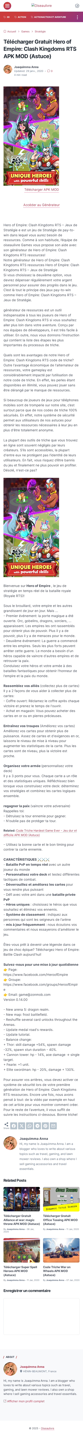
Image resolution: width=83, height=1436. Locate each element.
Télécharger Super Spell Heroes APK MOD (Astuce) (20, 1271)
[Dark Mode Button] (77, 5)
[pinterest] (45, 1125)
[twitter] (21, 1125)
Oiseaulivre (47, 1428)
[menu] (7, 6)
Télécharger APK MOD (41, 190)
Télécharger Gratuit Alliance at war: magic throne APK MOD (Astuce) (21, 1220)
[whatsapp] (29, 1125)
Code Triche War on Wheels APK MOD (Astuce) (56, 1271)
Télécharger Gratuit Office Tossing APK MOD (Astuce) (60, 1220)
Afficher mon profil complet (25, 1401)
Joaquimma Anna (32, 1367)
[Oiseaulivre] (41, 6)
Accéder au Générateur (41, 205)
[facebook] (13, 1125)
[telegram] (37, 1125)
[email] (53, 1125)
